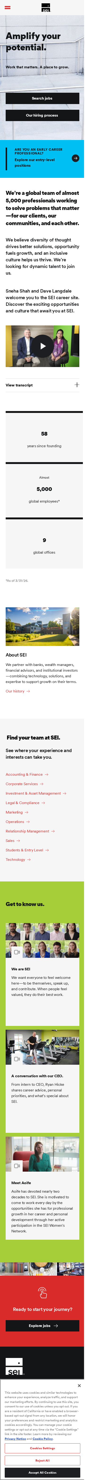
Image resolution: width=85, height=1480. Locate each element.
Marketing (14, 812)
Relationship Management (27, 831)
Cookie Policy (43, 1439)
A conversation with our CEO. (37, 1076)
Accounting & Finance (24, 774)
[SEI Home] (46, 7)
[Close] (79, 1385)
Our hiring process (42, 115)
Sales (10, 840)
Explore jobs (40, 1325)
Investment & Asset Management (33, 793)
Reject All (42, 1460)
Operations (15, 821)
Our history (15, 691)
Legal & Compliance (22, 803)
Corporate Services (22, 784)
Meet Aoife (21, 1183)
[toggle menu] (7, 7)
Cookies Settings (42, 1448)
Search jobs (42, 98)
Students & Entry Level (24, 850)
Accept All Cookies (42, 1472)
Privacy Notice (15, 1439)
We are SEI (20, 969)
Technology (15, 859)
